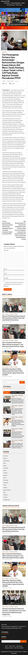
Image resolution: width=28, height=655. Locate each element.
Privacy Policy (19, 4)
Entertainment (6, 460)
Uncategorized (6, 499)
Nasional (7, 340)
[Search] (26, 28)
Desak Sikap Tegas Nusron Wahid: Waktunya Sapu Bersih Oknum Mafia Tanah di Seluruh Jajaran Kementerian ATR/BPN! (17, 423)
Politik (4, 485)
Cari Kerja (5, 456)
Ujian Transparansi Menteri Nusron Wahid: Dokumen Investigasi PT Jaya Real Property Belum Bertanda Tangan (13, 344)
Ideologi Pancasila (11, 4)
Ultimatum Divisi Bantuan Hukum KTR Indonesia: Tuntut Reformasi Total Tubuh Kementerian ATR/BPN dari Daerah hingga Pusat (17, 434)
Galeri (4, 463)
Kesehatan (5, 468)
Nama (5, 269)
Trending (16, 340)
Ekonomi (5, 458)
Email (5, 273)
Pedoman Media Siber (15, 3)
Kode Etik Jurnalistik (18, 648)
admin (4, 81)
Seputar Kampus (7, 490)
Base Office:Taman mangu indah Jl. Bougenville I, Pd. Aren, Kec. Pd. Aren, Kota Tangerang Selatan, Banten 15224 (13, 626)
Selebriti (5, 487)
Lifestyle (5, 473)
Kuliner (4, 470)
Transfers (5, 494)
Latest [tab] (6, 392)
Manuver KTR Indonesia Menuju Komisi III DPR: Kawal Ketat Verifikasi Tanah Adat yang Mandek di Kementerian (13, 318)
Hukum (3, 340)
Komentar (6, 250)
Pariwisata (5, 480)
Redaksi (23, 3)
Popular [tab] (15, 392)
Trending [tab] (22, 392)
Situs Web (6, 278)
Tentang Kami (7, 3)
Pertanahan (11, 340)
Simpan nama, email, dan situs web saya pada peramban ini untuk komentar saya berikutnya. (14, 284)
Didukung (25, 651)
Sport (4, 492)
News (4, 477)
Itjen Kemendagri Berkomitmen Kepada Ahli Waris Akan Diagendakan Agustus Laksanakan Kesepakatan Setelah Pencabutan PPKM (7, 227)
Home (6, 646)
